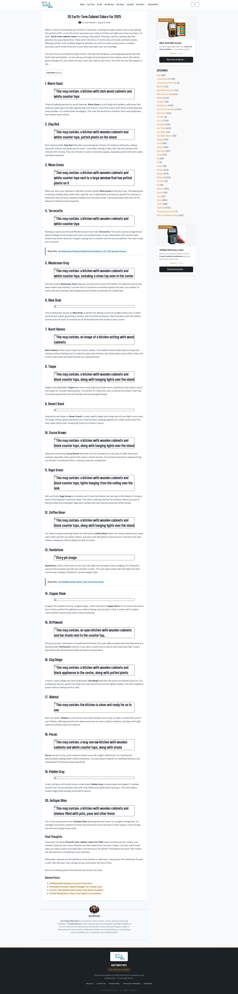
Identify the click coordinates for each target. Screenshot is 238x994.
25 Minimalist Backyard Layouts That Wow (70, 883)
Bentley (160, 86)
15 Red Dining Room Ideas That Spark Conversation (75, 893)
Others (160, 177)
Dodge (160, 139)
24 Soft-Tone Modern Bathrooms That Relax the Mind (76, 890)
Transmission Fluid (166, 211)
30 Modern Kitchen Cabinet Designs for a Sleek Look (75, 886)
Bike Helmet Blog (165, 94)
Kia (158, 158)
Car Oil (99, 4)
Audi (159, 75)
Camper (160, 101)
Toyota (160, 207)
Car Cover (120, 4)
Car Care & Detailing (166, 109)
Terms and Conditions (131, 983)
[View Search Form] (195, 4)
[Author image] (79, 22)
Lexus (159, 166)
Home (82, 4)
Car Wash (161, 132)
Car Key (160, 116)
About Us (89, 983)
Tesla (159, 200)
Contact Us (101, 983)
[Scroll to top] (233, 990)
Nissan (160, 173)
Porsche (160, 181)
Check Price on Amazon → (176, 60)
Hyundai (160, 151)
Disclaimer (148, 983)
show (59, 73)
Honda (160, 147)
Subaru (160, 188)
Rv (158, 185)
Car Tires (90, 4)
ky (158, 162)
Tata (159, 196)
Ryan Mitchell (90, 23)
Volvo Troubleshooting (167, 215)
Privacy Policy (114, 983)
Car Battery (109, 4)
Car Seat (130, 4)
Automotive (153, 4)
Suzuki (160, 192)
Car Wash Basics (164, 135)
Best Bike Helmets (165, 90)
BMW (159, 98)
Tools (159, 204)
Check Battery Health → (176, 269)
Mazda (160, 170)
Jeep (159, 154)
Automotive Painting (166, 82)
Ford (159, 143)
